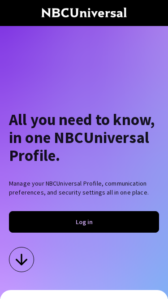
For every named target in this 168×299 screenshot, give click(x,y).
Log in (84, 222)
